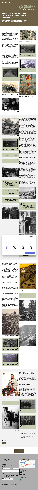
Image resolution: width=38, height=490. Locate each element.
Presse (20, 473)
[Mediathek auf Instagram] (24, 480)
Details (14, 72)
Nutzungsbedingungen (22, 470)
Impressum (21, 469)
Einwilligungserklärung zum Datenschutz (12, 475)
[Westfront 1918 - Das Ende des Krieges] (17, 451)
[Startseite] (6, 2)
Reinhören (8, 154)
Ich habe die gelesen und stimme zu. (10, 476)
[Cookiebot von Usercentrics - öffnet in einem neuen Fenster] (30, 236)
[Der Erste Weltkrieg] (27, 7)
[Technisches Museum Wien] (23, 476)
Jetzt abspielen (8, 72)
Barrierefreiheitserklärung (23, 472)
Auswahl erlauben (19, 253)
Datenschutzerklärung (22, 471)
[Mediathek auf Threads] (26, 480)
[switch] (15, 248)
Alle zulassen (30, 253)
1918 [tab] (4, 443)
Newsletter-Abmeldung (22, 474)
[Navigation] (35, 2)
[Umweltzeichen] (20, 479)
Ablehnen (8, 253)
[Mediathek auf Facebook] (22, 480)
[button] (33, 2)
